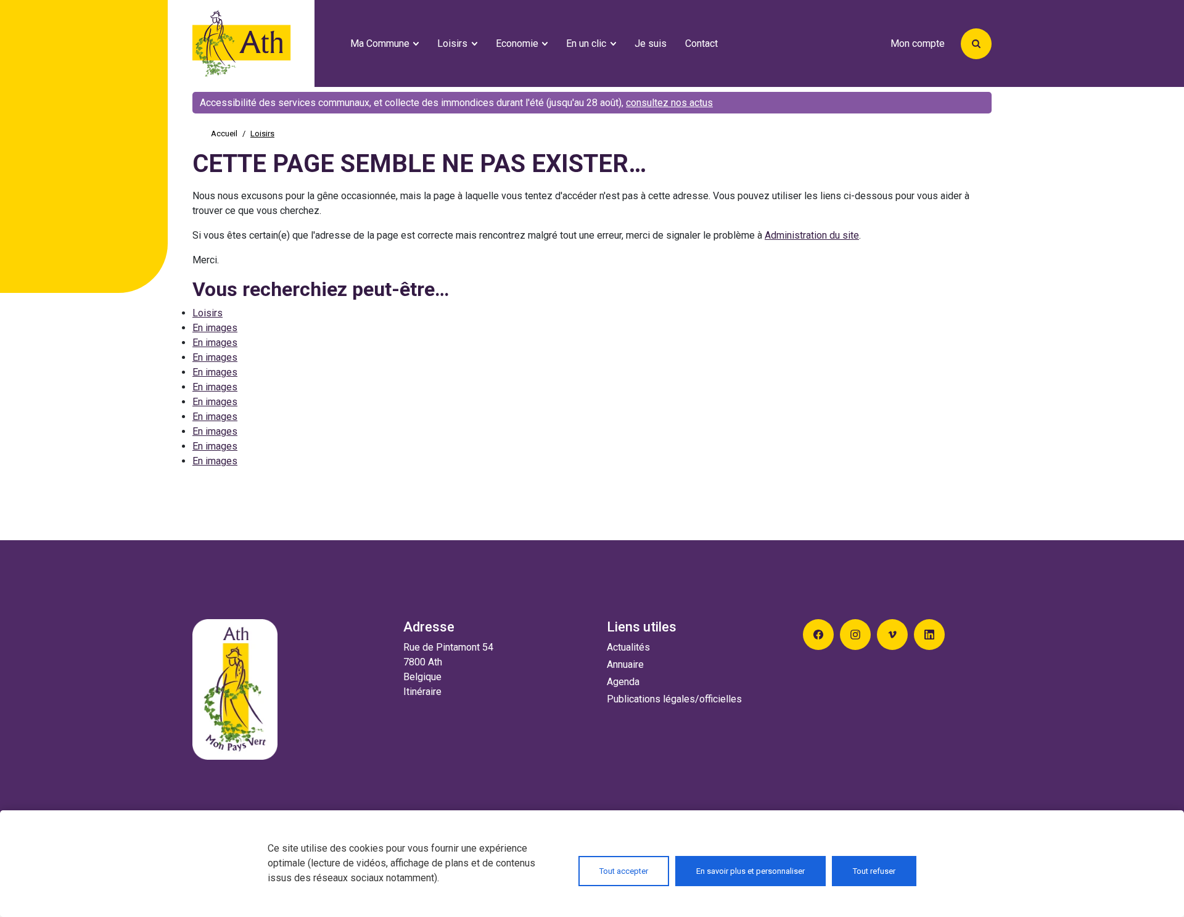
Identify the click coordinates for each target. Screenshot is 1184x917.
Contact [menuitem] (701, 43)
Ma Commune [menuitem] (379, 43)
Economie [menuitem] (517, 43)
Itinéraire (422, 691)
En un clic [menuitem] (586, 43)
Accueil (224, 133)
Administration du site (812, 235)
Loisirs (207, 313)
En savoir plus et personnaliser (750, 871)
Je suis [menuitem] (651, 43)
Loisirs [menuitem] (452, 43)
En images (214, 328)
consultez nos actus (669, 103)
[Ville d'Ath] (266, 43)
